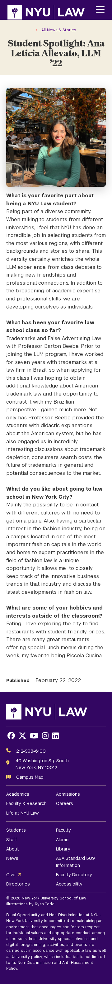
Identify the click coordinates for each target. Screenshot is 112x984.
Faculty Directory (74, 874)
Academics (17, 794)
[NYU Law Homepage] (46, 10)
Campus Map (30, 777)
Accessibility (69, 884)
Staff (11, 839)
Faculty (63, 830)
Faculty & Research (26, 803)
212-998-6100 (31, 751)
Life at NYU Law (22, 813)
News (12, 858)
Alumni (62, 839)
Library (63, 849)
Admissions (68, 794)
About (12, 849)
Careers (64, 803)
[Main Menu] (100, 10)
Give (11, 874)
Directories (18, 884)
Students (16, 830)
